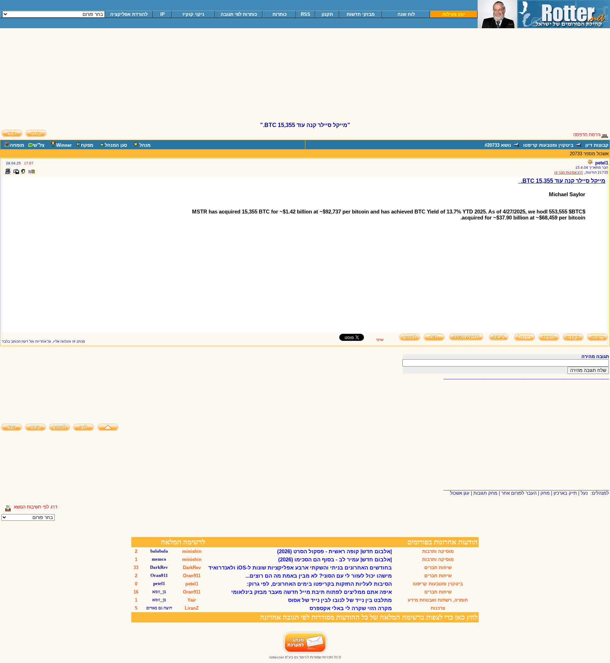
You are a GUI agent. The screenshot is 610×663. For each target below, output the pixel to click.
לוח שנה (406, 14)
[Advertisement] (305, 78)
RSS (305, 14)
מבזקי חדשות (361, 14)
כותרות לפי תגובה (239, 14)
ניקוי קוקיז (193, 14)
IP (162, 14)
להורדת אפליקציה (129, 14)
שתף (379, 340)
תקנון (327, 14)
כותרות (280, 14)
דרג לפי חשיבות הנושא (35, 507)
